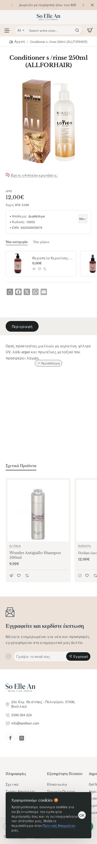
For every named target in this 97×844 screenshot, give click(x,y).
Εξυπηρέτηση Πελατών (65, 773)
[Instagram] (21, 738)
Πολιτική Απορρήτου (59, 825)
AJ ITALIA (15, 545)
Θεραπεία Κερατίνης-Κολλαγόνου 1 (52, 258)
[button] (83, 4)
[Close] (92, 5)
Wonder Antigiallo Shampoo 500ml (35, 555)
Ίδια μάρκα (41, 241)
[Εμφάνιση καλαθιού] (90, 30)
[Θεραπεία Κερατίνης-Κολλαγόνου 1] (18, 263)
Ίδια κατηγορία (17, 241)
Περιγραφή (22, 326)
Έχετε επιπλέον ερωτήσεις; (34, 175)
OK (82, 815)
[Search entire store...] (77, 30)
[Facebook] (10, 738)
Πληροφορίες (16, 773)
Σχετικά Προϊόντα (21, 465)
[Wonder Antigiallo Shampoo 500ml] (38, 510)
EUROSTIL (84, 545)
